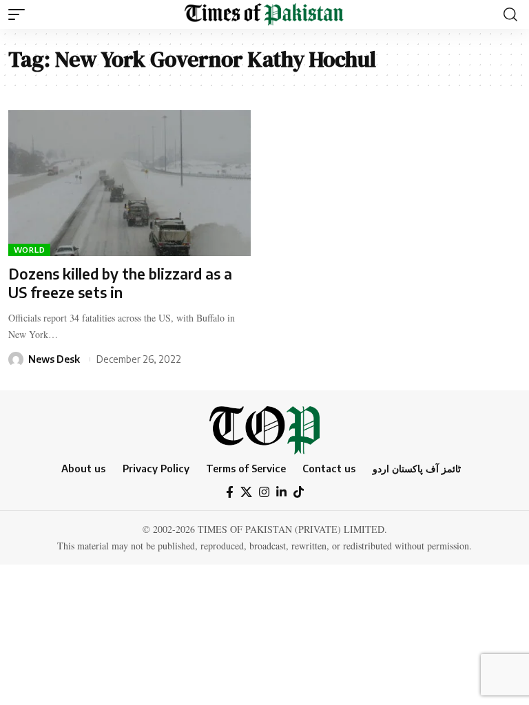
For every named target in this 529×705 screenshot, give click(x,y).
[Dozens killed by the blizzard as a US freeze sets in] (129, 182)
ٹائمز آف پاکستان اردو (417, 468)
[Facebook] (229, 493)
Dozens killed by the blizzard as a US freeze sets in (120, 283)
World (29, 249)
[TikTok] (298, 493)
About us (83, 468)
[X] (246, 493)
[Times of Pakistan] (264, 14)
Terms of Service (246, 468)
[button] (20, 14)
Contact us (328, 468)
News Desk (54, 359)
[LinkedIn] (281, 493)
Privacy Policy (156, 468)
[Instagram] (264, 493)
